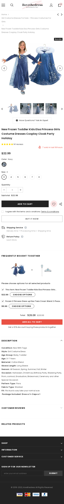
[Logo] (32, 5)
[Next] (60, 68)
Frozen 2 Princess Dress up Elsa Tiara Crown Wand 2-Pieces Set (33, 301)
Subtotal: (5, 195)
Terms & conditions (50, 211)
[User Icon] (51, 5)
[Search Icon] (14, 5)
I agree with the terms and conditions (22, 211)
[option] (32, 68)
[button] (7, 144)
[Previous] (4, 68)
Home (4, 14)
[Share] (60, 204)
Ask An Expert (42, 120)
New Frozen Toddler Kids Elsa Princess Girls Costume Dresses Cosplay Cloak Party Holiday (30, 289)
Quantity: (6, 184)
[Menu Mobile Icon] (3, 5)
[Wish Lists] (53, 204)
